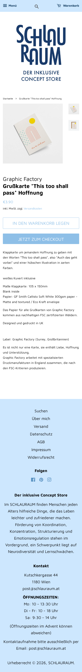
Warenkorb (70, 5)
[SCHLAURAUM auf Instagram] (49, 480)
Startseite (8, 98)
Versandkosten (33, 208)
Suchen (41, 411)
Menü (12, 5)
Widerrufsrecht (41, 457)
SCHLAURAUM (61, 662)
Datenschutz (41, 434)
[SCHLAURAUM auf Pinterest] (41, 480)
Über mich (41, 418)
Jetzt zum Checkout (41, 239)
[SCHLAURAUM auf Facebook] (33, 480)
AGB (41, 441)
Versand (41, 426)
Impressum (41, 449)
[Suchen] (36, 6)
